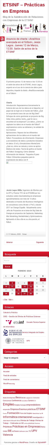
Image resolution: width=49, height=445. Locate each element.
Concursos (7, 401)
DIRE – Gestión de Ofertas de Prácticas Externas (21, 316)
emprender (6, 409)
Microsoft (13, 420)
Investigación (37, 417)
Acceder (6, 372)
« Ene (5, 300)
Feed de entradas (9, 376)
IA (42, 413)
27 (24, 294)
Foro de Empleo (26, 413)
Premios (37, 423)
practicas (31, 423)
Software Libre (23, 431)
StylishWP (42, 442)
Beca (18, 397)
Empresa (14, 409)
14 (31, 287)
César (24, 234)
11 (12, 287)
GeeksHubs (36, 413)
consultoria (25, 401)
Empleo (8, 404)
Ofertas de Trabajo (27, 420)
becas (23, 398)
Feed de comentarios (11, 379)
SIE (10, 430)
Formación (13, 413)
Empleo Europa (20, 405)
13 (24, 287)
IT (43, 417)
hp (40, 413)
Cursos (31, 400)
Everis (5, 413)
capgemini (29, 398)
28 (31, 294)
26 (18, 294)
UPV (28, 341)
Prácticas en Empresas (26, 426)
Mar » (11, 300)
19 (18, 290)
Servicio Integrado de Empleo (33, 332)
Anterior (9, 242)
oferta (18, 420)
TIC (30, 431)
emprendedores (33, 405)
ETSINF (41, 409)
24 (6, 294)
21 (31, 290)
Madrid (8, 420)
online (26, 423)
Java (4, 420)
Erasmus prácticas (27, 409)
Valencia (8, 434)
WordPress (23, 442)
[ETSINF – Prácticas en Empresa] (24, 28)
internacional (25, 417)
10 (6, 287)
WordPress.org (9, 384)
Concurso (36, 398)
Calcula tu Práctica (10, 313)
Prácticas (7, 426)
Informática (10, 417)
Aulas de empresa (9, 398)
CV (35, 401)
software (15, 431)
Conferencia (16, 400)
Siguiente (40, 242)
